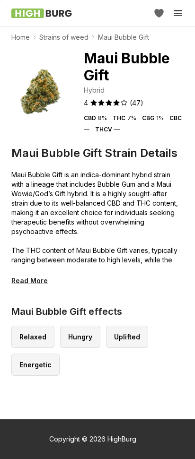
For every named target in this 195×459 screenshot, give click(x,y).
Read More (29, 281)
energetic (35, 365)
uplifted (127, 337)
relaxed (32, 337)
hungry (80, 337)
